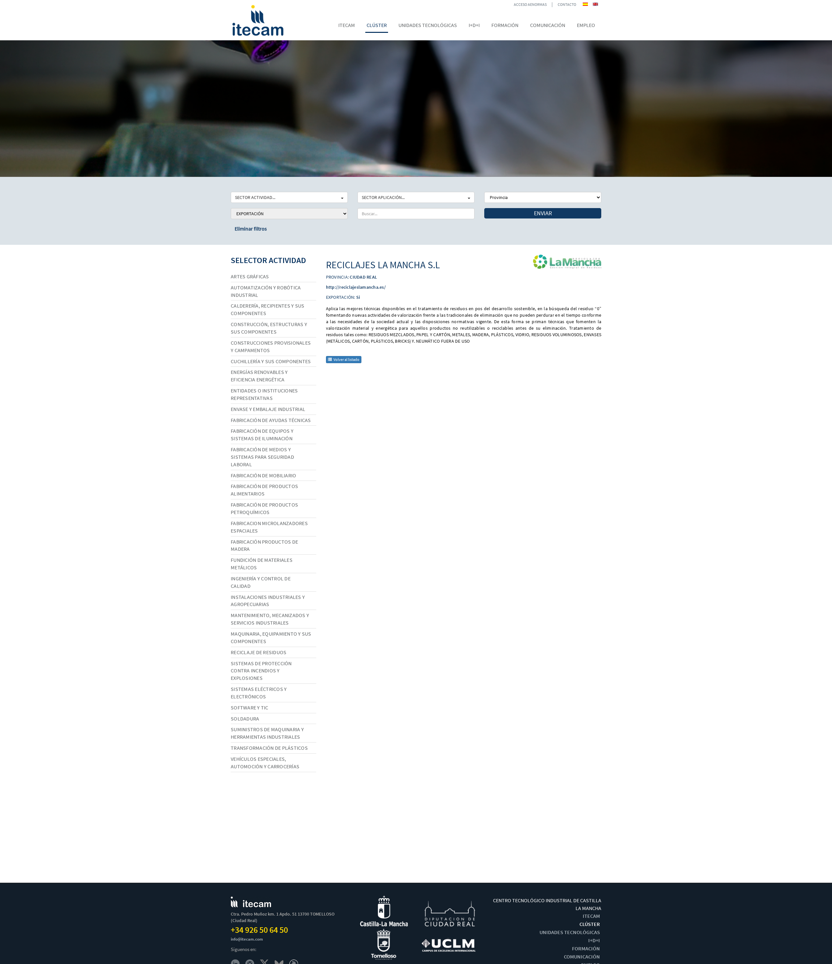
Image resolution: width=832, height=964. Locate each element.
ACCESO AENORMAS (530, 4)
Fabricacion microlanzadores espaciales (269, 527)
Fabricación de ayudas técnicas (271, 420)
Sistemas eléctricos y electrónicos (259, 693)
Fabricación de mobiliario (263, 475)
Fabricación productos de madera (264, 545)
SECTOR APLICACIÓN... (383, 197)
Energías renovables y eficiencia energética (259, 376)
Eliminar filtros (251, 228)
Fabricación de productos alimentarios (264, 490)
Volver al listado (346, 359)
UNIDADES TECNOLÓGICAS (570, 932)
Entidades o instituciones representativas (264, 394)
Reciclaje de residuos (258, 652)
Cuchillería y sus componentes (271, 361)
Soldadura (245, 718)
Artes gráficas (250, 276)
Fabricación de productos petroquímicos (264, 508)
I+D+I (594, 940)
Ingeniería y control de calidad (261, 582)
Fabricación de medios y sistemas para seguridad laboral (262, 457)
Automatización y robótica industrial (266, 291)
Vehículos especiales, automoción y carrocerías (265, 763)
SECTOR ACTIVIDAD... (255, 197)
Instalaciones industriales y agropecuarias (268, 601)
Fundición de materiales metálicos (261, 564)
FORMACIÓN (586, 948)
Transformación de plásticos (269, 748)
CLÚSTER (589, 924)
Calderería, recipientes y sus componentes (267, 309)
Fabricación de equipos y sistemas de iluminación (262, 435)
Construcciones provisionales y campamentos (271, 346)
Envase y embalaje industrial (268, 409)
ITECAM (591, 916)
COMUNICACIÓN (582, 956)
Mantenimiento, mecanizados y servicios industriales (270, 619)
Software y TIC (249, 707)
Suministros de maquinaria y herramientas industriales (267, 733)
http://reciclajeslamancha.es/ (356, 287)
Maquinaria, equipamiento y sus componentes (271, 637)
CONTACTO (567, 4)
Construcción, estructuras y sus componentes (269, 328)
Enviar (543, 213)
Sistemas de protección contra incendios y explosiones (261, 670)
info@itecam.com (247, 939)
